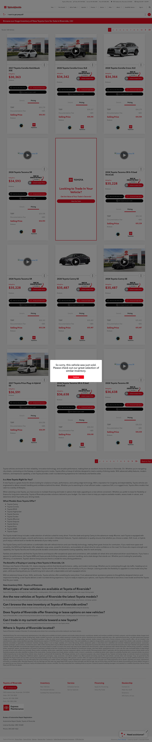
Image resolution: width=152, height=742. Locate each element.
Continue (76, 377)
